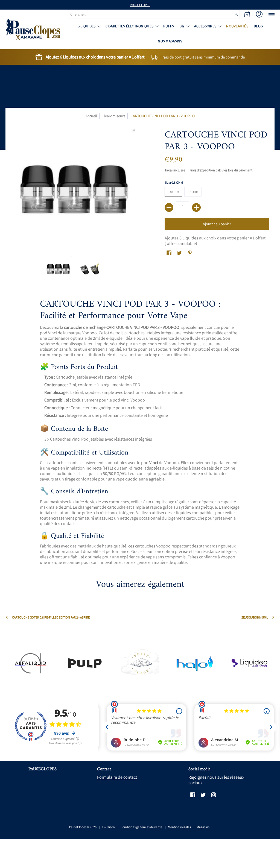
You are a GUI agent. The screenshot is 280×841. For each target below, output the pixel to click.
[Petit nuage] (140, 663)
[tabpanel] (140, 433)
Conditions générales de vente (141, 827)
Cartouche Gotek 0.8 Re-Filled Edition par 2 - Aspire (51, 617)
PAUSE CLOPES (140, 5)
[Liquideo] (250, 663)
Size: (174, 182)
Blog (258, 26)
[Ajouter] (196, 207)
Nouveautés (237, 26)
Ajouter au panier (217, 223)
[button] (247, 14)
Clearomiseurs (113, 115)
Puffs (168, 26)
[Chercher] (236, 14)
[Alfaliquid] (30, 663)
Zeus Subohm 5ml (254, 617)
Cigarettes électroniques (129, 26)
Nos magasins (170, 41)
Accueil (91, 115)
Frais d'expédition (202, 170)
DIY (181, 26)
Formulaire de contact (117, 777)
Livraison (108, 827)
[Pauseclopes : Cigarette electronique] (32, 29)
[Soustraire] (169, 207)
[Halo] (195, 663)
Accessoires (205, 26)
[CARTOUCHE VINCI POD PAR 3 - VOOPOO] (58, 269)
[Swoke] (85, 663)
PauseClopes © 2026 (83, 827)
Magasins (203, 827)
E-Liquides (86, 26)
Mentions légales (179, 827)
